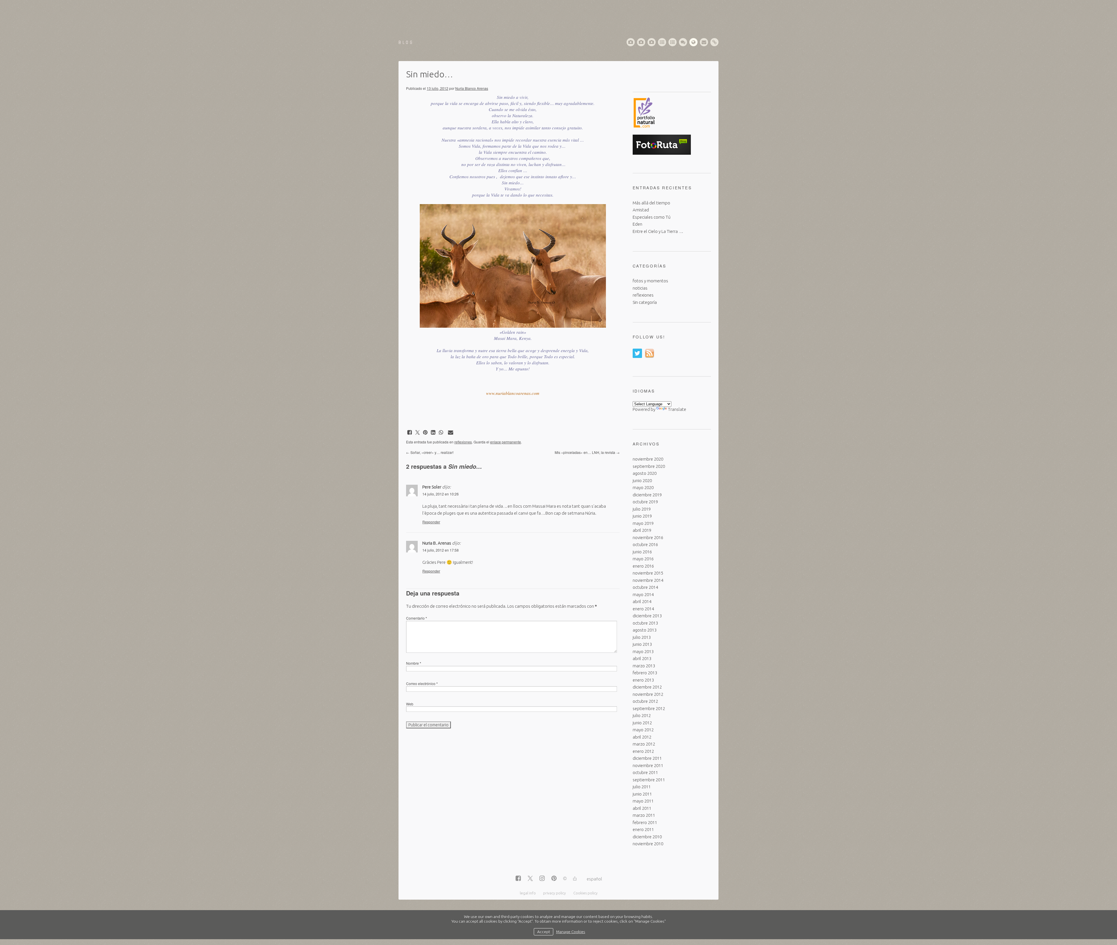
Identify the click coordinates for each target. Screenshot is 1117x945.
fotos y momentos (650, 280)
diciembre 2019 (647, 494)
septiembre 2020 (649, 466)
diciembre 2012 (647, 686)
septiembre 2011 (649, 779)
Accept (543, 931)
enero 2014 (643, 608)
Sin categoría (645, 302)
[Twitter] (530, 879)
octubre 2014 (645, 587)
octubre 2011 (645, 772)
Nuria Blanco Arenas (471, 88)
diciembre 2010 (647, 836)
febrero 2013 (645, 672)
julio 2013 (642, 637)
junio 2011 (642, 793)
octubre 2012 (645, 701)
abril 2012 (642, 736)
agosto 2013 (645, 629)
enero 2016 (643, 566)
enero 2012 (643, 751)
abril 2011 (642, 808)
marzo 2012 (644, 743)
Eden (637, 224)
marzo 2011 (644, 815)
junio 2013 (642, 644)
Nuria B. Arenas (436, 543)
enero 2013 (643, 679)
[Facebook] (518, 879)
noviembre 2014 (648, 580)
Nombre (413, 663)
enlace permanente (505, 441)
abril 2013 (642, 658)
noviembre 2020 (648, 459)
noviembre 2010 (648, 843)
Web (409, 703)
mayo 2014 (643, 594)
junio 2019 (642, 515)
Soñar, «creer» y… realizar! (429, 452)
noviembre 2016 (648, 537)
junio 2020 (642, 480)
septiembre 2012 (649, 708)
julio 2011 (642, 786)
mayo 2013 (643, 651)
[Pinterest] (553, 879)
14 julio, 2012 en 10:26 (440, 493)
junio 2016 (642, 551)
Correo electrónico (422, 683)
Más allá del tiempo (651, 202)
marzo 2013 (644, 665)
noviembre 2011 (648, 765)
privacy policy (554, 893)
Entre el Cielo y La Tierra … (658, 231)
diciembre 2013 (647, 615)
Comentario (416, 618)
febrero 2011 (645, 822)
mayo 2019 (643, 523)
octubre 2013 (645, 623)
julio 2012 (642, 715)
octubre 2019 (645, 501)
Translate (677, 409)
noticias (640, 288)
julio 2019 (642, 509)
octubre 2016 (645, 544)
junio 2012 (642, 722)
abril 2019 (642, 530)
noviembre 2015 (648, 572)
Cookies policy (585, 893)
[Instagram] (542, 879)
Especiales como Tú (651, 217)
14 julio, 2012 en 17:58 (440, 550)
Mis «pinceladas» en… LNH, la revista (587, 452)
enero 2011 (643, 829)
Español (594, 878)
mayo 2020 (643, 487)
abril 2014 (642, 601)
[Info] (564, 879)
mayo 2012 (643, 729)
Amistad (641, 209)
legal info (528, 893)
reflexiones (463, 441)
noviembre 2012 (648, 694)
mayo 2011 (643, 800)
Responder (431, 521)
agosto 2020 (645, 473)
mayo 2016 (643, 558)
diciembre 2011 (647, 758)
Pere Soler (431, 486)
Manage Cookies (570, 931)
